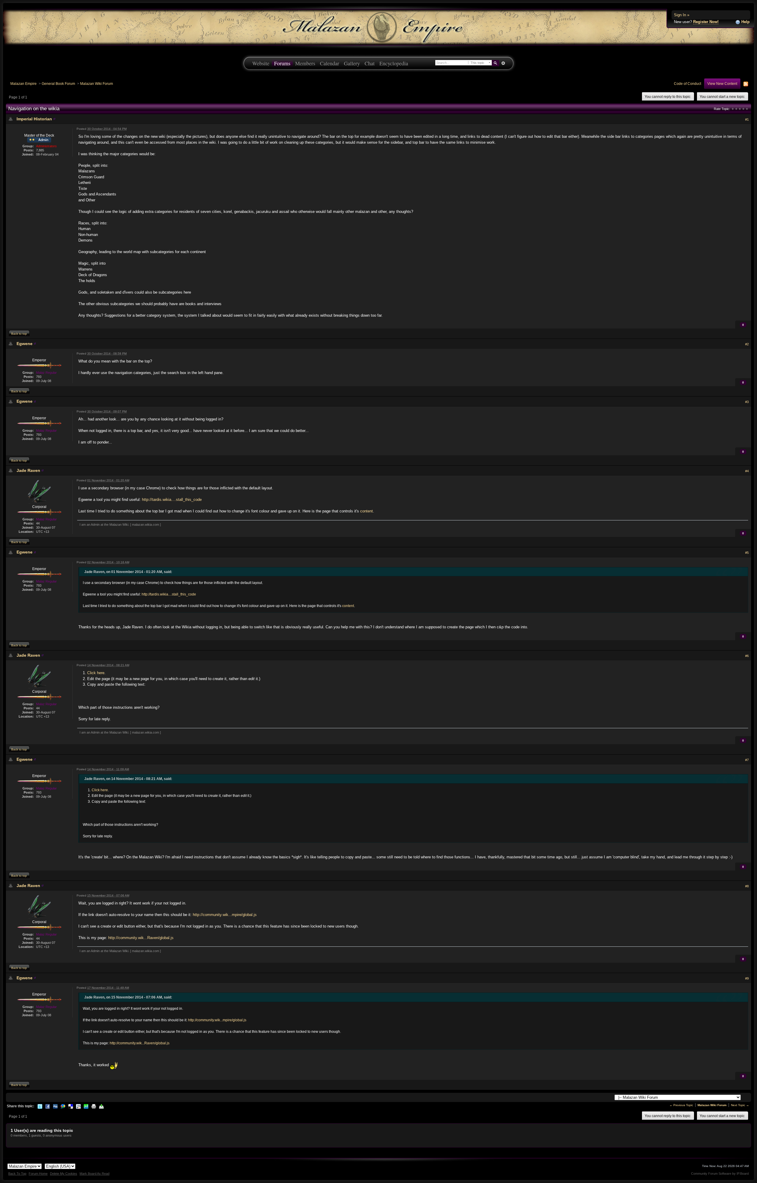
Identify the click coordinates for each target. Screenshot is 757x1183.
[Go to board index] (378, 27)
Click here (95, 673)
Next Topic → (740, 1105)
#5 (747, 552)
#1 (747, 119)
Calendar (329, 63)
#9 (747, 978)
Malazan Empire (23, 83)
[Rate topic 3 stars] (740, 109)
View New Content (722, 83)
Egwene (25, 343)
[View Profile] (54, 118)
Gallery (352, 63)
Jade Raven (28, 470)
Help (745, 22)
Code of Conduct (687, 83)
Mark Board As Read (94, 1173)
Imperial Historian (34, 118)
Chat (370, 63)
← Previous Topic (681, 1105)
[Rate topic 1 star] (733, 109)
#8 (747, 886)
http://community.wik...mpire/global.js (225, 914)
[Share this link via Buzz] (63, 1106)
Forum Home (38, 1173)
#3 (747, 402)
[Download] (101, 1106)
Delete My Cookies (63, 1173)
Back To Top (17, 1173)
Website (260, 63)
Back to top (19, 333)
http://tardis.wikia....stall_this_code (172, 499)
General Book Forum (58, 83)
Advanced (503, 63)
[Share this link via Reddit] (78, 1106)
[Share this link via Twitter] (40, 1106)
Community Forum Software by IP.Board (720, 1173)
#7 (747, 760)
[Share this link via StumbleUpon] (86, 1106)
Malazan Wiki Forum (96, 83)
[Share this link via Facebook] (47, 1106)
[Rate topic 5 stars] (747, 109)
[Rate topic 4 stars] (743, 109)
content (366, 511)
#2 (747, 344)
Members (305, 63)
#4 (747, 471)
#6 (747, 656)
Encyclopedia (393, 63)
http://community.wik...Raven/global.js (141, 938)
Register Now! (706, 22)
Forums (282, 63)
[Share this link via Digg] (55, 1106)
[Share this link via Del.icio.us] (70, 1106)
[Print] (93, 1106)
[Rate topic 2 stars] (736, 109)
